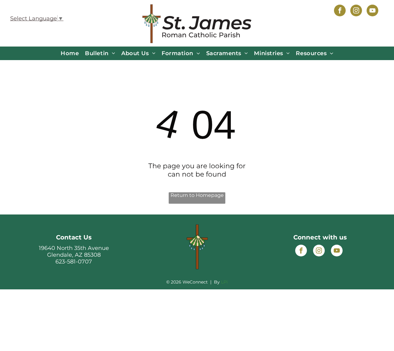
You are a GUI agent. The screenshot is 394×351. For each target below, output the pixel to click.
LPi (224, 282)
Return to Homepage (197, 195)
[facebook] (340, 11)
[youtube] (372, 11)
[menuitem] (70, 53)
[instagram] (356, 11)
